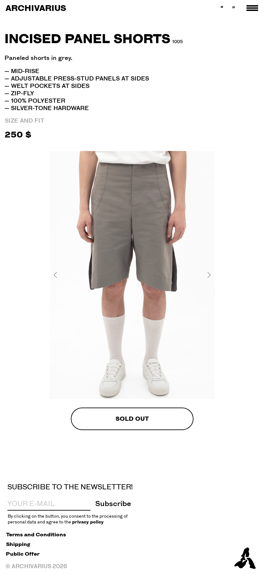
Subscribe (113, 503)
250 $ (18, 134)
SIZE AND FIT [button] (24, 120)
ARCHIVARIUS (35, 8)
